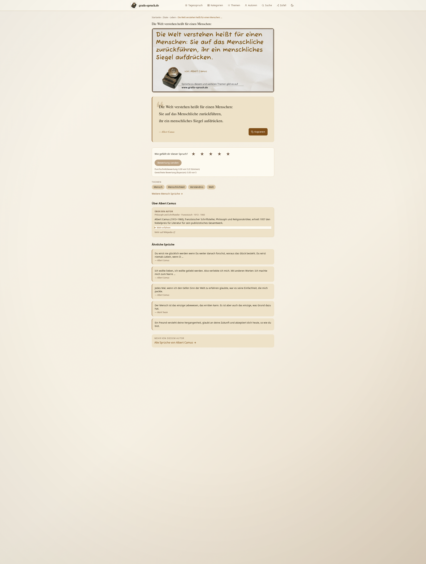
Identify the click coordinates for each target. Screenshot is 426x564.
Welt (211, 187)
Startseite (156, 17)
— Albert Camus (166, 131)
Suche (268, 5)
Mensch (158, 187)
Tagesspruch (195, 5)
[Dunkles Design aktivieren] (292, 5)
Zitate (165, 17)
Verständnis (196, 187)
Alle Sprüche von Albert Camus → (175, 342)
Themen (235, 5)
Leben (173, 17)
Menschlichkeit (176, 187)
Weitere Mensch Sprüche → (167, 193)
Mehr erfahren (163, 227)
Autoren (252, 5)
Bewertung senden (168, 162)
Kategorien (217, 5)
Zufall (283, 5)
